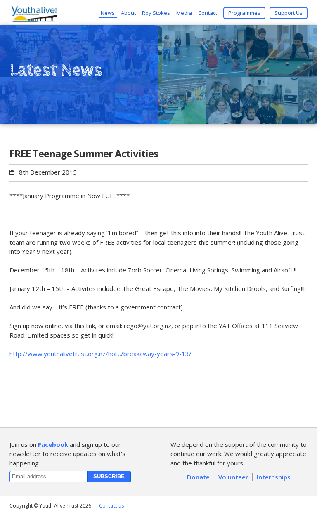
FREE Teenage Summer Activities (83, 153)
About (128, 13)
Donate (198, 477)
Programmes (244, 13)
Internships (274, 477)
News (108, 13)
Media (184, 13)
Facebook (53, 444)
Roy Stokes (156, 13)
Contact (207, 13)
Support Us (288, 13)
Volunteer (233, 477)
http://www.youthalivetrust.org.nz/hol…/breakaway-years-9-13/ (100, 354)
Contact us (111, 505)
